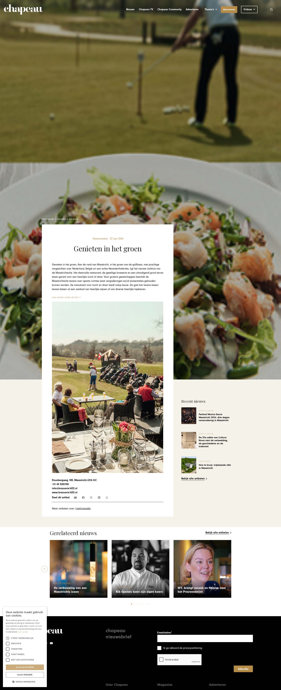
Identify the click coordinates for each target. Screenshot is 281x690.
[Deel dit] (83, 497)
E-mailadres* (164, 632)
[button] (211, 9)
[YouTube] (51, 643)
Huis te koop (204, 461)
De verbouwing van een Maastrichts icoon (70, 590)
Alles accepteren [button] (25, 667)
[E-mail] (75, 497)
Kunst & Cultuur (206, 411)
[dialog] (25, 647)
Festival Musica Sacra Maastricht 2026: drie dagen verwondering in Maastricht (214, 417)
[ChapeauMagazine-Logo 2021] (23, 9)
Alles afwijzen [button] (24, 674)
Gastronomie (83, 508)
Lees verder (23, 632)
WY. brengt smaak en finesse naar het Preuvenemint (202, 590)
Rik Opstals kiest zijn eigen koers (139, 592)
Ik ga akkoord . (183, 648)
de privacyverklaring (190, 648)
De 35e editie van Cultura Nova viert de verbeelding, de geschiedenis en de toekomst (213, 442)
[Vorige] (44, 569)
